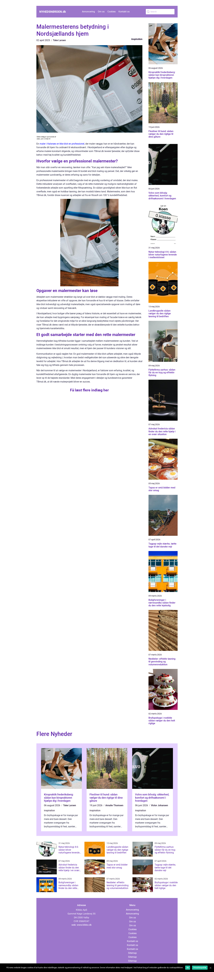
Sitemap (132, 953)
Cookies (111, 11)
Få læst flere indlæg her (89, 390)
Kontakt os (124, 11)
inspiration (136, 39)
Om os (101, 11)
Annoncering (88, 11)
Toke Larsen (59, 40)
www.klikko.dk (84, 924)
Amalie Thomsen (114, 805)
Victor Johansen (159, 805)
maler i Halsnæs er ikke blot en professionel (62, 143)
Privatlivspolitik (199, 968)
